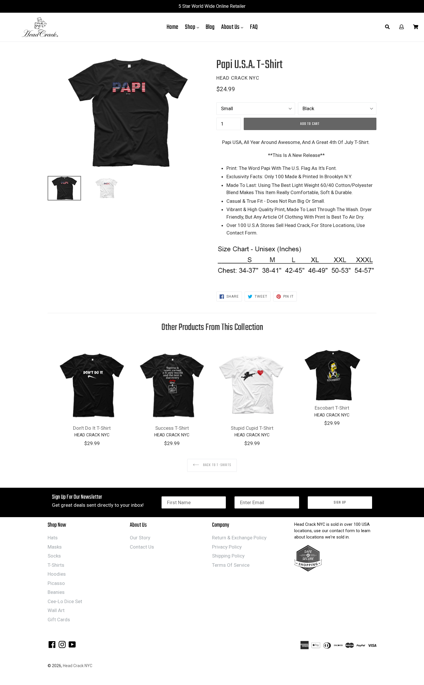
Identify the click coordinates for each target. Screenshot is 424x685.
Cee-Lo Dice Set (65, 601)
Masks (55, 547)
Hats (53, 538)
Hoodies (57, 574)
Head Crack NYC (77, 665)
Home (172, 27)
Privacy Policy (227, 547)
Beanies (56, 592)
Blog (210, 27)
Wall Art (56, 610)
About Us (233, 27)
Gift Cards (59, 619)
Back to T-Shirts (216, 465)
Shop (193, 27)
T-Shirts (56, 565)
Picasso (56, 583)
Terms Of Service (230, 565)
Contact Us (142, 547)
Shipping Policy (228, 556)
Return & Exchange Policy (239, 538)
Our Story (140, 538)
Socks (54, 556)
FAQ (254, 27)
